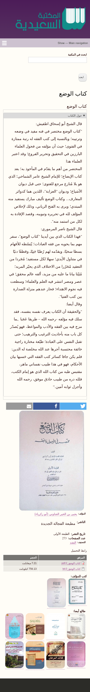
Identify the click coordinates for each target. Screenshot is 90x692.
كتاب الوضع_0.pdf (71, 563)
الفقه (73, 542)
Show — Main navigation (73, 43)
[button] (73, 406)
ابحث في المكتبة (77, 54)
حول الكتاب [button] (75, 115)
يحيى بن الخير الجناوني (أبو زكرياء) (56, 514)
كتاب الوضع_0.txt (72, 568)
